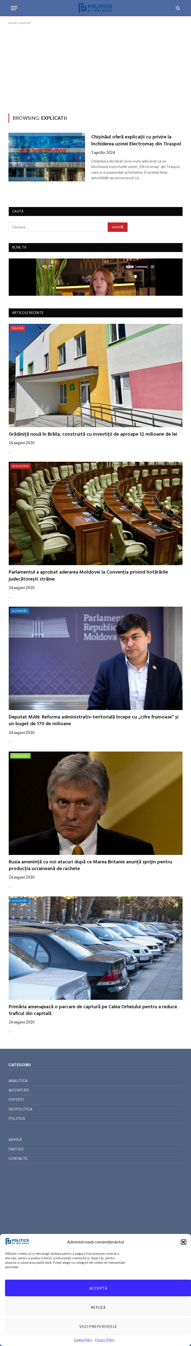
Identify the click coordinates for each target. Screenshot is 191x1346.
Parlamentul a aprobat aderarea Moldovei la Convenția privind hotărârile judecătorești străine (88, 576)
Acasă (12, 23)
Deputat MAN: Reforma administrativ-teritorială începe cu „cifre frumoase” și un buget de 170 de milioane (94, 720)
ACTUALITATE (20, 465)
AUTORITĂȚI (19, 610)
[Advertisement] (95, 68)
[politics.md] (95, 8)
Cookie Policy (83, 1340)
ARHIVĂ (15, 1139)
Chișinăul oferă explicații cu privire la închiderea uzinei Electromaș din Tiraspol (136, 140)
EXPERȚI (16, 1099)
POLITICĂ (17, 328)
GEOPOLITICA (20, 755)
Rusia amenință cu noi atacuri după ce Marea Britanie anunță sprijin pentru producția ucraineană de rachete (90, 865)
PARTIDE (16, 1149)
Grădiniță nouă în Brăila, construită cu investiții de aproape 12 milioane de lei (93, 434)
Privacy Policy (105, 1340)
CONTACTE (18, 1158)
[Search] (177, 8)
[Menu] (14, 8)
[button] (183, 1242)
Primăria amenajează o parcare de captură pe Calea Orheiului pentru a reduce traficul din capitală (93, 1010)
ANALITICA (18, 1081)
